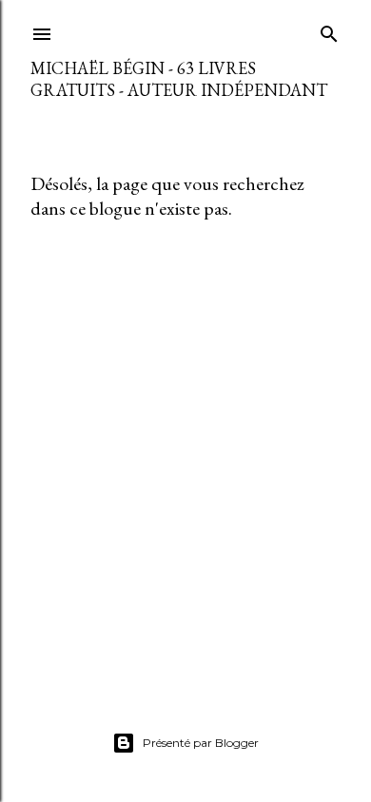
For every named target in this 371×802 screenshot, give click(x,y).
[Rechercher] (329, 29)
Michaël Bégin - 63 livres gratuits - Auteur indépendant (178, 79)
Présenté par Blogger (201, 742)
